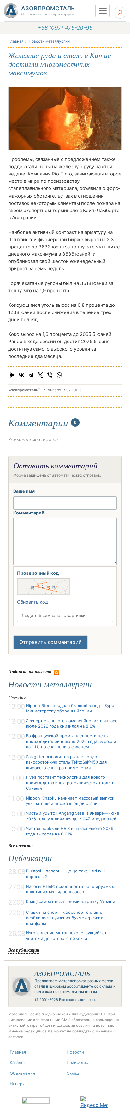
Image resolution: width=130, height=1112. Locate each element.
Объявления (22, 1073)
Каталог (18, 1062)
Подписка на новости (29, 671)
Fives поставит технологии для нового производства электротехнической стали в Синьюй (70, 783)
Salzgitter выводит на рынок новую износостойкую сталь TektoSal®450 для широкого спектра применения (66, 762)
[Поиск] (120, 13)
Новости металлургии (49, 41)
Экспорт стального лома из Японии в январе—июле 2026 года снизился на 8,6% (74, 723)
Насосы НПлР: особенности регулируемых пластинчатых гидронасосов (70, 889)
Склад (73, 1073)
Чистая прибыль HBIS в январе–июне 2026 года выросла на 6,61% (69, 831)
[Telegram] (31, 375)
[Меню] (102, 10)
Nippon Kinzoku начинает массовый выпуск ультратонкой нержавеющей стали (70, 800)
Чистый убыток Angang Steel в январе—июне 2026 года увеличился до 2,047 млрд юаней (72, 816)
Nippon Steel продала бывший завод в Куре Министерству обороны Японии (70, 708)
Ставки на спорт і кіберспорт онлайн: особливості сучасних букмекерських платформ (64, 918)
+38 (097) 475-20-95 (65, 28)
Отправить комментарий (50, 642)
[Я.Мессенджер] (12, 375)
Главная (16, 41)
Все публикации (23, 950)
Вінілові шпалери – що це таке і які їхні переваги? (65, 873)
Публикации (30, 858)
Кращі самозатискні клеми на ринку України (70, 901)
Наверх (17, 1083)
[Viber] (50, 375)
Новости (75, 1052)
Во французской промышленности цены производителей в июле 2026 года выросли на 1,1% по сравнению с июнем (71, 741)
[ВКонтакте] (21, 375)
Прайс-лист (78, 1062)
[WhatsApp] (59, 375)
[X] (40, 375)
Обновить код (32, 601)
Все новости (20, 845)
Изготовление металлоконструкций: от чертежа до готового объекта (66, 935)
